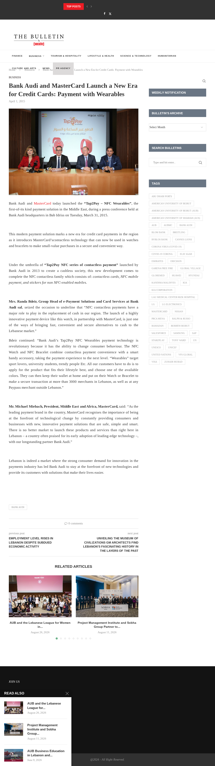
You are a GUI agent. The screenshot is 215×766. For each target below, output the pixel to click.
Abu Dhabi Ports (162, 196)
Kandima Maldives (164, 282)
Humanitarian (167, 56)
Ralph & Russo (181, 318)
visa (154, 361)
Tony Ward (179, 340)
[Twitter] (110, 14)
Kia (185, 282)
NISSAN (179, 311)
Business (35, 56)
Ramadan (158, 325)
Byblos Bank (160, 239)
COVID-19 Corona (162, 254)
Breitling (179, 232)
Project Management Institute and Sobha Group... (42, 729)
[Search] (204, 81)
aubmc (168, 225)
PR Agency (63, 68)
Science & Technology (136, 56)
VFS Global (185, 354)
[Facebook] (104, 13)
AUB (154, 225)
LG (153, 304)
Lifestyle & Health (101, 56)
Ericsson (176, 261)
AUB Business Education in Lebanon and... (45, 753)
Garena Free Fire (162, 268)
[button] (87, 6)
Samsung (179, 333)
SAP (194, 333)
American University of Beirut (171, 203)
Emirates (157, 261)
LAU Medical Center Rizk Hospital (173, 297)
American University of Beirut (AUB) (175, 210)
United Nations (161, 354)
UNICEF (172, 347)
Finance (17, 56)
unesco (156, 347)
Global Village (190, 268)
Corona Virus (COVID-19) (167, 246)
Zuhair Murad (173, 361)
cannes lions (183, 239)
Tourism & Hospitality (66, 56)
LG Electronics (172, 304)
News (46, 68)
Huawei (176, 275)
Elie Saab (186, 254)
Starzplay (158, 340)
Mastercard (159, 311)
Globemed (158, 275)
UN (195, 340)
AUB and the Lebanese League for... (44, 705)
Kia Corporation (162, 290)
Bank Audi (18, 507)
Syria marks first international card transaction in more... (107, 6)
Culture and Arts (24, 68)
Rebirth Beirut (180, 325)
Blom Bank (158, 232)
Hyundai (194, 275)
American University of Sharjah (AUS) (176, 218)
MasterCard (42, 203)
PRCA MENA (158, 318)
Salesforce (159, 333)
